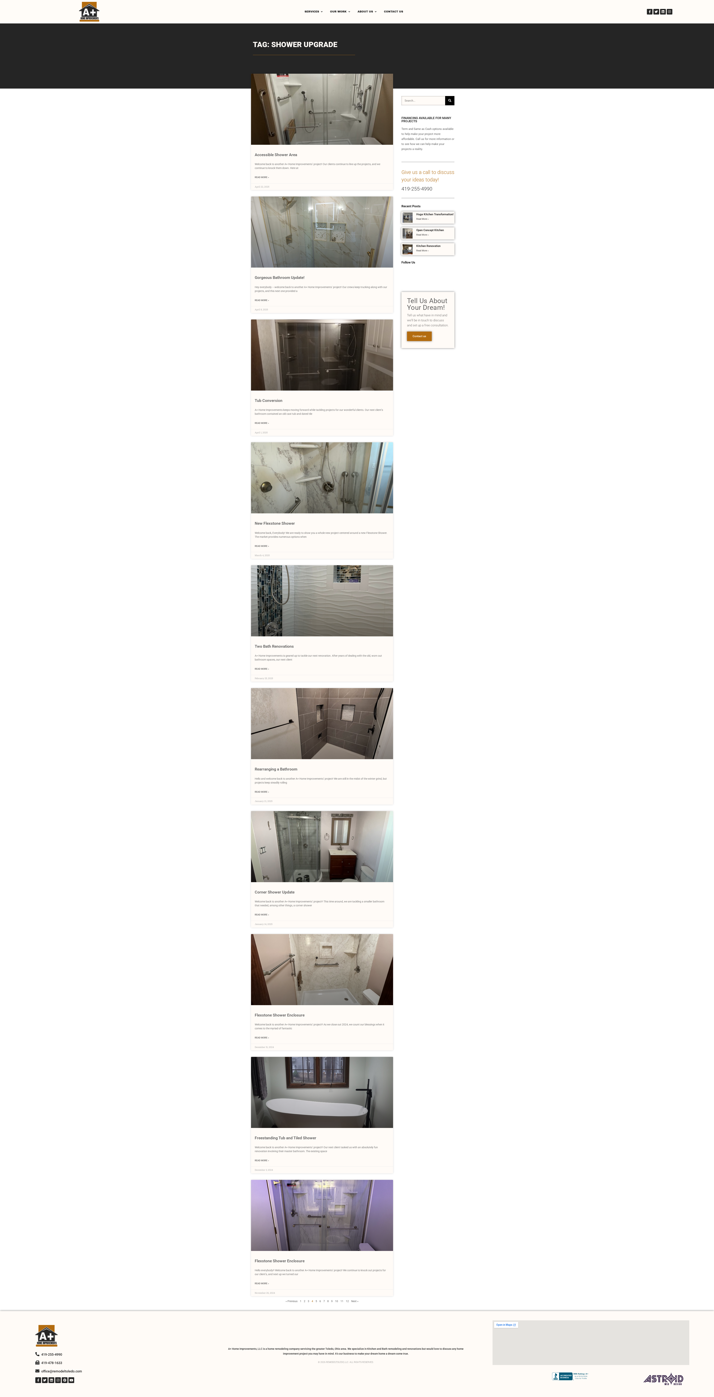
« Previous (292, 1301)
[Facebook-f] (650, 12)
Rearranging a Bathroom (276, 769)
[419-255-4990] (37, 1354)
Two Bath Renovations (274, 646)
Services (312, 11)
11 (341, 1301)
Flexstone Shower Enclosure (280, 1015)
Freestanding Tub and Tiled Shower (285, 1138)
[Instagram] (670, 12)
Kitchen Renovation (428, 246)
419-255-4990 (416, 189)
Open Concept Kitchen (430, 230)
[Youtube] (71, 1380)
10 (336, 1301)
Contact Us (393, 11)
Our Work (338, 11)
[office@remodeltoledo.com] (37, 1371)
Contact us (419, 336)
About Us (365, 11)
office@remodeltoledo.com (61, 1371)
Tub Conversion (268, 400)
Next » (354, 1301)
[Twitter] (656, 12)
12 (347, 1301)
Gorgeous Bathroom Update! (280, 277)
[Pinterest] (64, 1380)
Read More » (262, 177)
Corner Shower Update (275, 892)
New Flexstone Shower (275, 523)
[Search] (449, 100)
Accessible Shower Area (276, 155)
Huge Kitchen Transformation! (435, 214)
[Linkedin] (663, 12)
